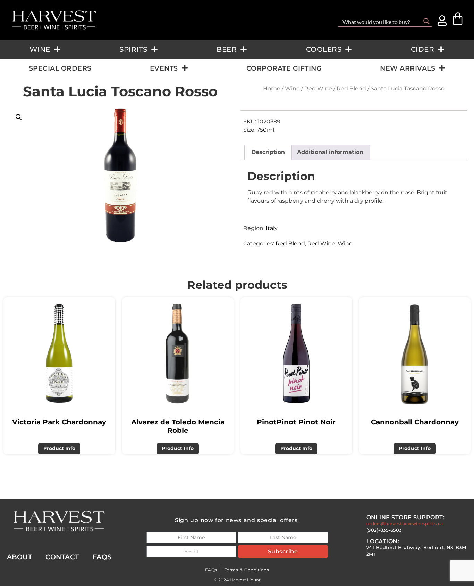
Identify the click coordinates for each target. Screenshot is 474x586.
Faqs (102, 557)
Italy (272, 228)
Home (271, 88)
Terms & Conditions (247, 569)
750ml (265, 130)
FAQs (211, 569)
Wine (39, 49)
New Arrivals (407, 68)
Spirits (133, 49)
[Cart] (458, 19)
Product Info (59, 448)
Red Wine (318, 88)
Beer (227, 49)
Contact (62, 557)
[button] (18, 117)
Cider (422, 49)
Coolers (324, 49)
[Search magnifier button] (426, 21)
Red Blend (351, 88)
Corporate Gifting (284, 68)
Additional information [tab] (330, 152)
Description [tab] (268, 152)
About (19, 557)
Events (164, 68)
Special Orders (60, 68)
